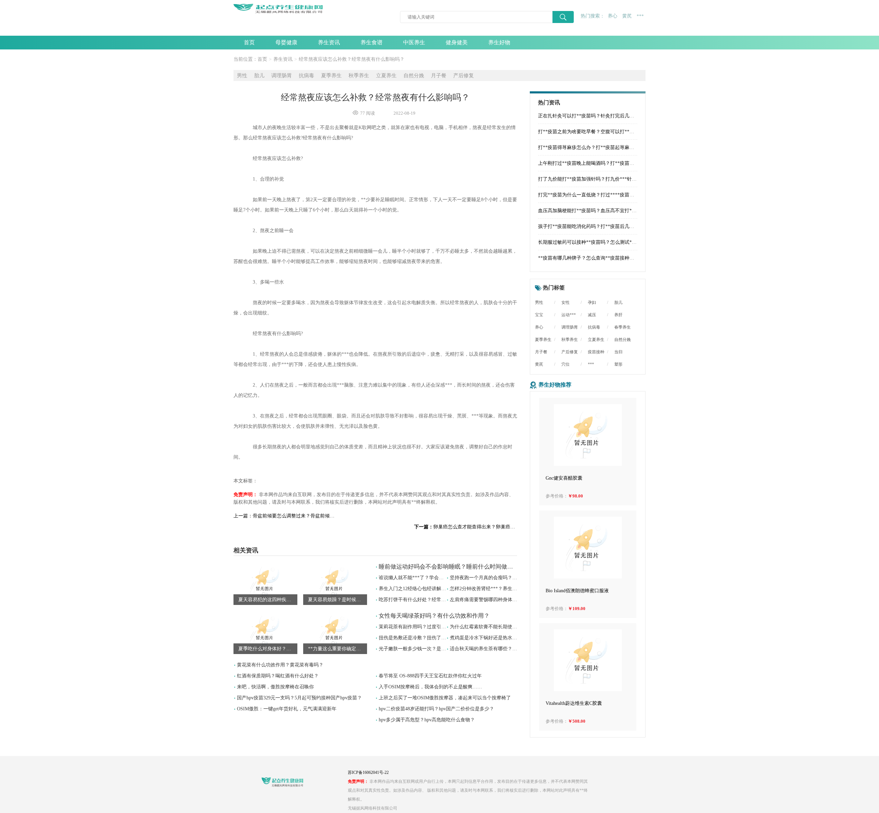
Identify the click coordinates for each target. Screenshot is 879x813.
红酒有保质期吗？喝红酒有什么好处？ (278, 675)
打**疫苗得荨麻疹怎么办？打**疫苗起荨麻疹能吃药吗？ (598, 147)
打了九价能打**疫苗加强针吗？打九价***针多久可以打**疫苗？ (606, 179)
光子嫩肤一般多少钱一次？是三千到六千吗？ (427, 648)
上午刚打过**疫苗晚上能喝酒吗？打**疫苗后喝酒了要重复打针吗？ (610, 163)
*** (640, 16)
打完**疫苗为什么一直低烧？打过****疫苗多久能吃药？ (598, 194)
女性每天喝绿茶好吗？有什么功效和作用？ (434, 615)
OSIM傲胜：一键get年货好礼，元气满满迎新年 (286, 708)
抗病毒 (306, 75)
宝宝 (539, 314)
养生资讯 (329, 42)
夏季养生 (331, 75)
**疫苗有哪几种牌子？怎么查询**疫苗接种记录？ (591, 258)
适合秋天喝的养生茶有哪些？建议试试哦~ (494, 648)
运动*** (568, 314)
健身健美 (457, 42)
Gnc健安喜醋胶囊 (564, 478)
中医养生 (414, 42)
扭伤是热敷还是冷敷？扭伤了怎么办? (418, 637)
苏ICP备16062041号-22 (368, 772)
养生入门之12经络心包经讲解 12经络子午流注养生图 (435, 588)
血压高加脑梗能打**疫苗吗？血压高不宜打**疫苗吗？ (595, 210)
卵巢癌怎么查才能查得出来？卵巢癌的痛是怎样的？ (465, 526)
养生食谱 (372, 42)
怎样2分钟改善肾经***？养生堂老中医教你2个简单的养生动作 (516, 588)
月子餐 (438, 75)
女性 (565, 302)
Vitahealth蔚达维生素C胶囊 (574, 703)
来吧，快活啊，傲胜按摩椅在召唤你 (275, 686)
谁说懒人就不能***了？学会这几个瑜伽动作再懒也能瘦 (437, 577)
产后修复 (463, 75)
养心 (612, 16)
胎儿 (259, 75)
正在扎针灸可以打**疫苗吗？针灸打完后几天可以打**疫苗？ (603, 115)
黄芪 (627, 16)
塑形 (618, 364)
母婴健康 (286, 42)
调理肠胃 (281, 75)
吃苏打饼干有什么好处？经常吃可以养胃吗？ (427, 599)
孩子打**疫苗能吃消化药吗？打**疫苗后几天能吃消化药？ (600, 226)
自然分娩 (413, 75)
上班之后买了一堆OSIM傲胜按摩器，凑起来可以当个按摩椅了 (445, 697)
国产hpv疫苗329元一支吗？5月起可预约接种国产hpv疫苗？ (299, 697)
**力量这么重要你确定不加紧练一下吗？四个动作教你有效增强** (337, 648)
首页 (249, 42)
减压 (592, 314)
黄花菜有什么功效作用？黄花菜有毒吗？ (280, 664)
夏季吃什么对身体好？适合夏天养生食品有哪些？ (267, 648)
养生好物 (499, 42)
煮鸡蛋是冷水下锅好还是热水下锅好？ (491, 637)
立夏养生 (386, 75)
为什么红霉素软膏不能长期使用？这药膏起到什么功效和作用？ (517, 626)
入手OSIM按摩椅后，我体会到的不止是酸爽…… (430, 686)
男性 (242, 75)
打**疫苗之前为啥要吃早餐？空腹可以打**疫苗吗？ (593, 131)
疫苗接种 (596, 352)
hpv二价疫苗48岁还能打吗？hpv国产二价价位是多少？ (436, 708)
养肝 (618, 314)
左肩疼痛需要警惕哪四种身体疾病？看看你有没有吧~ (506, 599)
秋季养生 (359, 75)
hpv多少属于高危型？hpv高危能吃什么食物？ (427, 719)
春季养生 (622, 327)
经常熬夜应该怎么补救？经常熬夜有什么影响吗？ (351, 59)
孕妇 (592, 302)
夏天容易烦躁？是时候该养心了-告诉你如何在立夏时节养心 (337, 599)
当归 (618, 352)
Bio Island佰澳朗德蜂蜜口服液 (577, 590)
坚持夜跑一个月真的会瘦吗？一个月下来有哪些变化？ (507, 577)
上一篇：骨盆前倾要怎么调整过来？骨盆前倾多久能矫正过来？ (284, 515)
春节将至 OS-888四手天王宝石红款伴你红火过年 (430, 675)
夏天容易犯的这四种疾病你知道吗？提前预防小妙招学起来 (267, 599)
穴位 (565, 364)
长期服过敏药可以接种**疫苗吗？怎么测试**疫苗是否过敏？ (603, 242)
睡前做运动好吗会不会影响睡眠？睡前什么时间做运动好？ (454, 566)
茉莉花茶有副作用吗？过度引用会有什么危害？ (429, 626)
